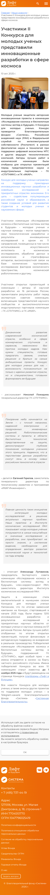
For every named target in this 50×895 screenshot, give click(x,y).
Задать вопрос (11, 876)
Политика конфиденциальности (18, 825)
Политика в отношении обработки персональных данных (20, 832)
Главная (5, 12)
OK (25, 752)
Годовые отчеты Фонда (13, 864)
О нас (4, 870)
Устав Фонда (8, 848)
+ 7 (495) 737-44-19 (14, 792)
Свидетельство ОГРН (12, 853)
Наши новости (19, 12)
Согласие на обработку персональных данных (22, 841)
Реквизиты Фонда (11, 859)
